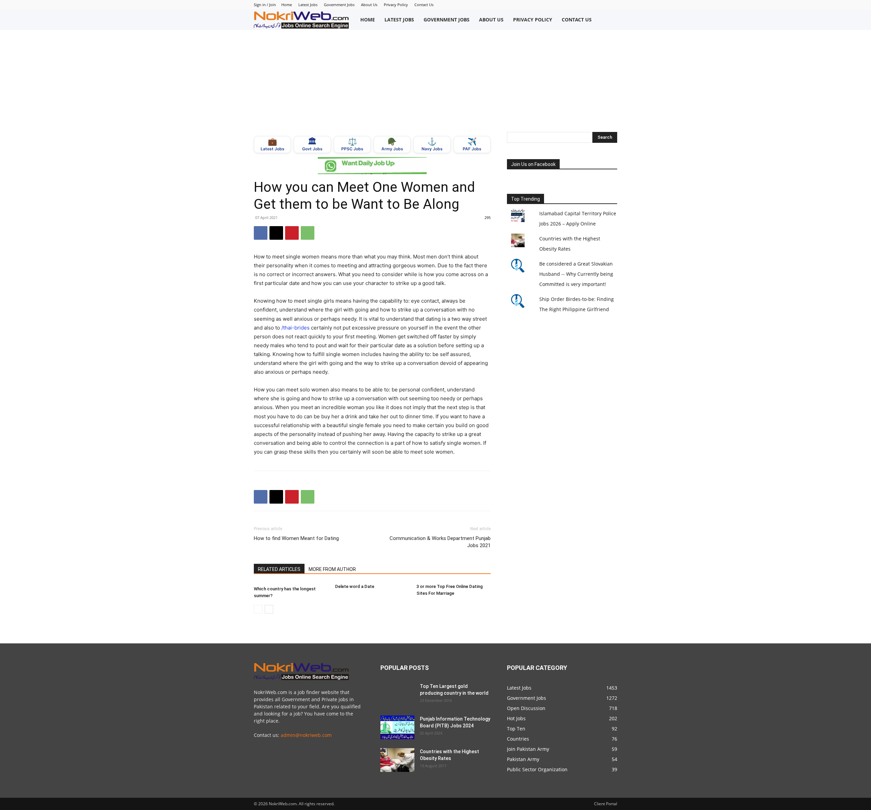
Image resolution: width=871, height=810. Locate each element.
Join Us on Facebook (533, 164)
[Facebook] (260, 233)
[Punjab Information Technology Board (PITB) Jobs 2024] (397, 727)
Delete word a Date (354, 586)
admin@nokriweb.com (306, 735)
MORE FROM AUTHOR (332, 569)
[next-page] (269, 609)
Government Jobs (339, 4)
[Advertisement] (435, 81)
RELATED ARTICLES (279, 569)
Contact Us (423, 4)
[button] (610, 20)
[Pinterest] (292, 233)
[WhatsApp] (307, 233)
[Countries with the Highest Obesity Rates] (397, 760)
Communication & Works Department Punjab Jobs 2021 (440, 542)
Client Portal (605, 804)
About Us (369, 4)
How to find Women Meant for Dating (296, 538)
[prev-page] (258, 609)
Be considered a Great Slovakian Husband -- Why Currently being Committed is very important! (576, 273)
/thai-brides (295, 327)
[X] (276, 233)
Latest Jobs (307, 4)
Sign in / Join (265, 4)
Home (286, 4)
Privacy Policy (396, 4)
